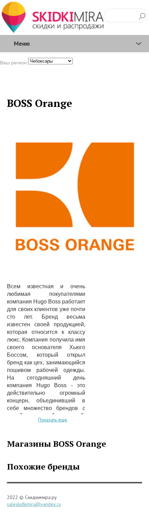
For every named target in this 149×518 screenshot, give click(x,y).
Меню (22, 43)
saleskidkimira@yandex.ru (34, 504)
